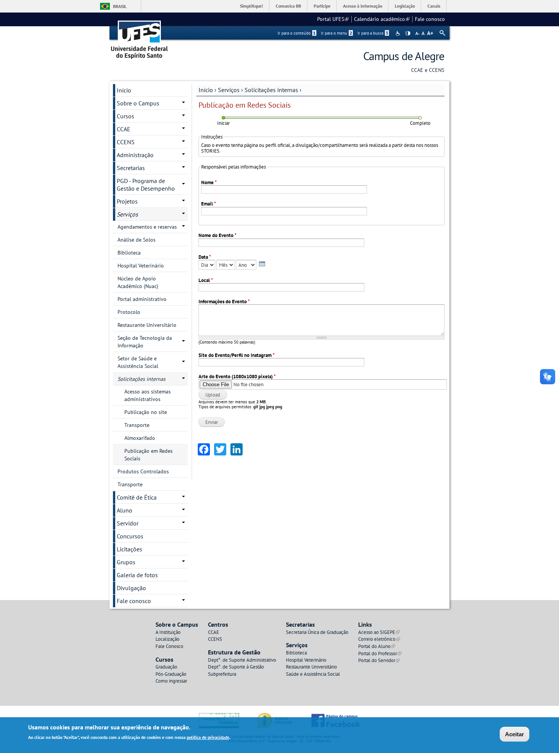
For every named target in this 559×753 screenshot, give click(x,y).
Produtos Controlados (143, 471)
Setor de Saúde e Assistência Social (138, 362)
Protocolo (129, 312)
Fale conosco (430, 19)
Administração (135, 155)
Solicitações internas (271, 90)
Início (206, 90)
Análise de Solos (137, 239)
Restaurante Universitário (147, 325)
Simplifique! (251, 6)
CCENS (126, 142)
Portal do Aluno (376, 646)
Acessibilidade (399, 33)
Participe (322, 6)
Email (208, 204)
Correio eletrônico (379, 639)
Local (206, 280)
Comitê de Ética (137, 497)
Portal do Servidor (379, 660)
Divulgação (131, 588)
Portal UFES (333, 19)
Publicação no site (145, 412)
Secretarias (131, 168)
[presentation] (262, 264)
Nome (209, 182)
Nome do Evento (218, 235)
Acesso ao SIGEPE (379, 632)
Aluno (124, 510)
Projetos (127, 201)
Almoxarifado (139, 438)
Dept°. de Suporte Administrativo (242, 660)
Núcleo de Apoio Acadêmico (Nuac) (138, 282)
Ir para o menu (336, 33)
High (407, 33)
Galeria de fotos (137, 575)
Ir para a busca (372, 33)
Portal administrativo (142, 299)
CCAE (123, 129)
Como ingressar (171, 681)
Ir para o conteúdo (297, 33)
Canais (433, 6)
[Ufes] (140, 37)
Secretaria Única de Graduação (317, 632)
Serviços (229, 90)
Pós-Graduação (171, 674)
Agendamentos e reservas (147, 226)
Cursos (125, 116)
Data (205, 257)
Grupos (126, 562)
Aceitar (514, 734)
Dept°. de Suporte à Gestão (236, 667)
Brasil (120, 6)
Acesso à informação (362, 6)
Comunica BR (288, 6)
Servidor (127, 523)
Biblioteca (129, 252)
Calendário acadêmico (382, 19)
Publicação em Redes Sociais (148, 454)
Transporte (136, 425)
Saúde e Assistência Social (313, 674)
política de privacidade (208, 737)
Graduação (166, 667)
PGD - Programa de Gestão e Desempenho (146, 184)
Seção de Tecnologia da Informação (145, 341)
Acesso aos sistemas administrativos (147, 395)
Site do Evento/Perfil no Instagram (237, 355)
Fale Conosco (169, 646)
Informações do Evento (224, 301)
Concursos (130, 536)
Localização (167, 639)
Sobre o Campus (138, 103)
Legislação (405, 6)
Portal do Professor (380, 653)
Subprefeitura (222, 674)
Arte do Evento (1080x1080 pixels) (237, 376)
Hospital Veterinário (141, 265)
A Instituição (168, 632)
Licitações (129, 549)
